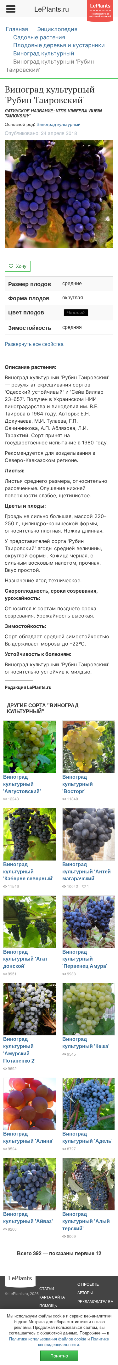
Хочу (20, 266)
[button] (59, 194)
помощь (48, 1305)
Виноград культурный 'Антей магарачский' (86, 871)
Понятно (59, 1355)
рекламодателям (95, 1301)
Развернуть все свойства (34, 344)
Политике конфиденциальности (73, 1341)
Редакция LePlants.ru (28, 687)
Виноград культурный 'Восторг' (77, 784)
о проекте (88, 1284)
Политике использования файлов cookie (47, 1339)
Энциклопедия (57, 29)
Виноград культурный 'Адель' (87, 1137)
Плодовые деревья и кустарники (59, 45)
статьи (46, 1288)
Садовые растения (39, 37)
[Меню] (10, 9)
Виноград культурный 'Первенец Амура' (84, 959)
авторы (85, 1292)
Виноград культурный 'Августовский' (22, 784)
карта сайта (52, 1297)
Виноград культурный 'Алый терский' (86, 1221)
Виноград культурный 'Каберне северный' (28, 871)
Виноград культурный (43, 53)
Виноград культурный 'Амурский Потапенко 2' (19, 1049)
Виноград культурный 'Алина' (28, 1137)
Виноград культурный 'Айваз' (28, 1217)
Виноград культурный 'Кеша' (86, 1042)
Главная (17, 29)
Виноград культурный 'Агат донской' (25, 959)
